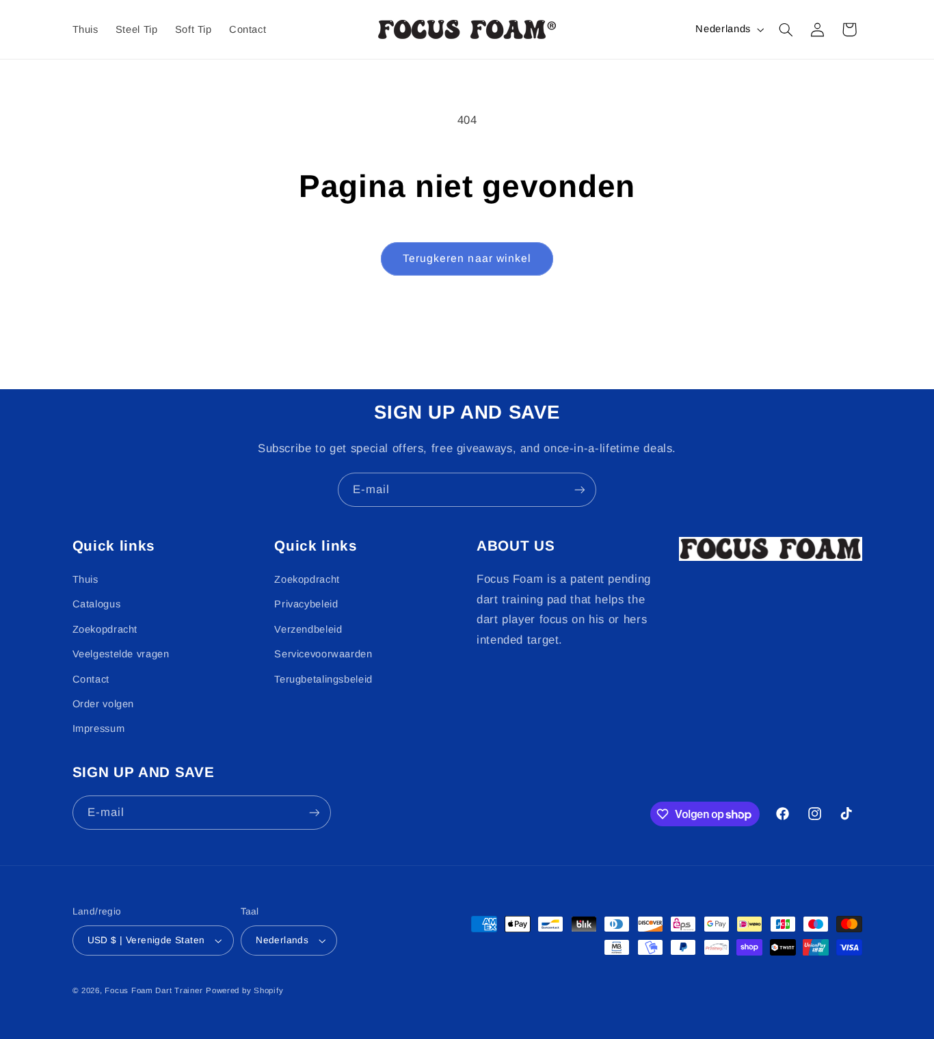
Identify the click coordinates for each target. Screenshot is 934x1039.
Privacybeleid (306, 604)
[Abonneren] (580, 489)
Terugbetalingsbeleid (323, 679)
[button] (785, 29)
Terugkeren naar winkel (467, 258)
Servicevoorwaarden (323, 653)
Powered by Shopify (244, 990)
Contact (90, 679)
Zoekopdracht (105, 629)
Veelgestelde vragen (121, 653)
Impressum (98, 728)
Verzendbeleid (308, 629)
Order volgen (103, 703)
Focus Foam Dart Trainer (153, 990)
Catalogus (96, 604)
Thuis (85, 579)
